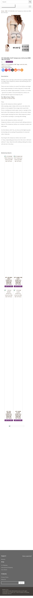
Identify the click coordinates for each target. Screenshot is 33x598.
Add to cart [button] (8, 286)
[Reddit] (15, 70)
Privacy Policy (4, 577)
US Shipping (4, 565)
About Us (3, 579)
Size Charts (4, 569)
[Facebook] (3, 70)
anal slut (22, 64)
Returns (3, 559)
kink (26, 64)
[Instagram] (9, 70)
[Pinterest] (6, 70)
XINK (6, 11)
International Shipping (7, 567)
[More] (21, 70)
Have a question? (27, 556)
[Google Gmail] (18, 70)
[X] (12, 70)
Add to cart (9, 62)
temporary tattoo (6, 66)
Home (2, 11)
